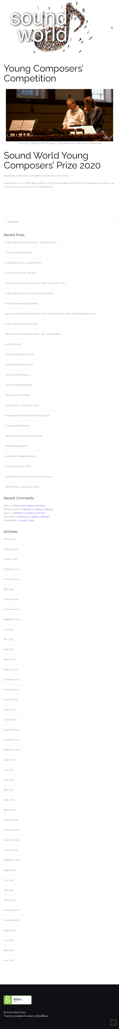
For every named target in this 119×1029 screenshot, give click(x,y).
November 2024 (12, 579)
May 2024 (9, 589)
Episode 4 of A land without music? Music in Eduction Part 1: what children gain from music (50, 313)
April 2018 (9, 960)
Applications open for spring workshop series (28, 476)
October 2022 (11, 699)
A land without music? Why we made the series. (29, 293)
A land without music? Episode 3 (21, 324)
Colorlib (19, 1016)
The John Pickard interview (18, 252)
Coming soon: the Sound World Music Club (27, 415)
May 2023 (9, 639)
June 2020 (9, 780)
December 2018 (12, 910)
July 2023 (9, 629)
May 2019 (8, 890)
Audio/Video (27, 520)
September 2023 (12, 619)
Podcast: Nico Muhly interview (20, 273)
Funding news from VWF (18, 466)
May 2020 (9, 790)
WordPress (42, 1016)
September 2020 (12, 749)
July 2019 (8, 880)
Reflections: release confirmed (29, 505)
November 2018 (12, 920)
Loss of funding (13, 344)
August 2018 (10, 930)
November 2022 (12, 689)
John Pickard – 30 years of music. (22, 405)
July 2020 (9, 770)
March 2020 (10, 810)
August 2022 (10, 709)
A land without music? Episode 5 (21, 303)
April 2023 (9, 649)
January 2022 (10, 719)
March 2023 (10, 659)
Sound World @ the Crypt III (19, 354)
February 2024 (11, 599)
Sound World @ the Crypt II (19, 364)
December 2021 (12, 729)
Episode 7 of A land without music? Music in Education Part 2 (35, 283)
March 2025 (9, 539)
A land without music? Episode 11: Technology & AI (31, 242)
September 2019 (12, 860)
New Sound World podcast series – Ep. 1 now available (33, 334)
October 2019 (11, 850)
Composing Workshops (17, 425)
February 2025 (11, 549)
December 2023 (12, 609)
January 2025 (10, 559)
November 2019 (12, 840)
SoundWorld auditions (16, 446)
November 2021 (12, 739)
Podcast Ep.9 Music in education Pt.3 (23, 263)
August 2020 (10, 760)
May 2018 (8, 950)
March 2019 (9, 900)
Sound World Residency (17, 375)
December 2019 (12, 830)
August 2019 (10, 870)
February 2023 (11, 669)
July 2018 (8, 940)
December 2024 (12, 569)
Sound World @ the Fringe (18, 385)
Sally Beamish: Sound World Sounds (23, 436)
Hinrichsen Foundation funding (20, 456)
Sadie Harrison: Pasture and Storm (22, 487)
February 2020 (11, 820)
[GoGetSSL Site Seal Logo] (30, 1000)
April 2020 (9, 800)
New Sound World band (17, 395)
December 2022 (12, 679)
